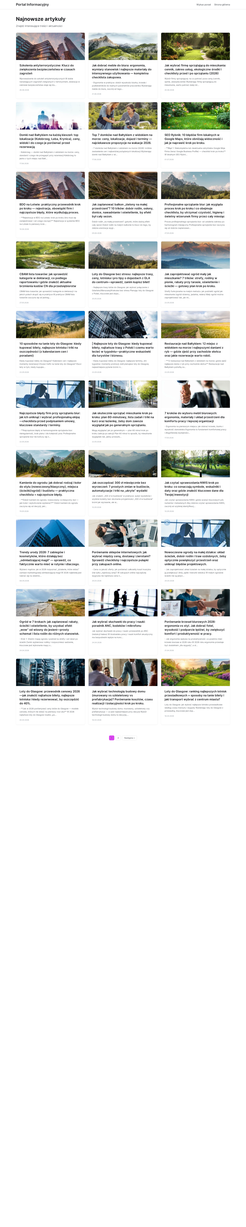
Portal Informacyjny (32, 4)
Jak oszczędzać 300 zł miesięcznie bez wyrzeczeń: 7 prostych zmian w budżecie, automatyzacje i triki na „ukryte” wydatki (121, 486)
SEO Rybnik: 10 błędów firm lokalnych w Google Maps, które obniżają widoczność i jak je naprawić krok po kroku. (193, 139)
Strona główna (222, 4)
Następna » (129, 738)
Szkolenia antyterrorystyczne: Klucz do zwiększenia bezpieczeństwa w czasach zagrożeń (47, 69)
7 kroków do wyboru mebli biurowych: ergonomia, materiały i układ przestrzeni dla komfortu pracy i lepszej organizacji (195, 417)
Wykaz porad (203, 4)
